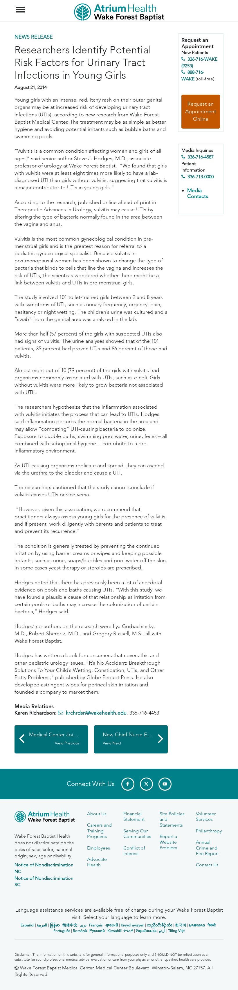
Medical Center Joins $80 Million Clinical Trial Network (58, 738)
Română (80, 930)
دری (83, 925)
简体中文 (69, 925)
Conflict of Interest (134, 850)
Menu (21, 6)
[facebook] (127, 784)
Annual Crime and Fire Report (207, 847)
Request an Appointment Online (200, 111)
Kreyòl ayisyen (132, 925)
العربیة (42, 925)
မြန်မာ (55, 925)
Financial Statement (134, 816)
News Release (34, 37)
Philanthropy (209, 831)
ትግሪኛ (128, 930)
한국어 (180, 925)
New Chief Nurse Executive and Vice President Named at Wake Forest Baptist (135, 738)
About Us (97, 813)
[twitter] (146, 784)
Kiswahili (114, 930)
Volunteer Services (206, 816)
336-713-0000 (200, 176)
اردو (162, 930)
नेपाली (212, 925)
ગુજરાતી (111, 925)
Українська (146, 930)
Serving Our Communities (137, 833)
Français (96, 925)
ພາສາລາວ (197, 925)
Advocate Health (97, 862)
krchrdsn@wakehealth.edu (96, 713)
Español (27, 925)
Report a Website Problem (168, 842)
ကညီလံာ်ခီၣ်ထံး (159, 925)
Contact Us (207, 865)
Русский (97, 930)
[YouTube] (165, 784)
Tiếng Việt (176, 930)
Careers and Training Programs (99, 830)
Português (61, 930)
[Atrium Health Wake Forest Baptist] (46, 818)
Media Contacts (197, 193)
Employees (98, 848)
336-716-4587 (200, 157)
